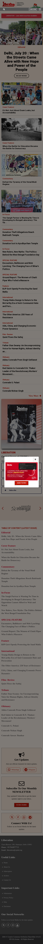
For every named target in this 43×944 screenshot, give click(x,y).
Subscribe (33, 9)
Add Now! (21, 483)
